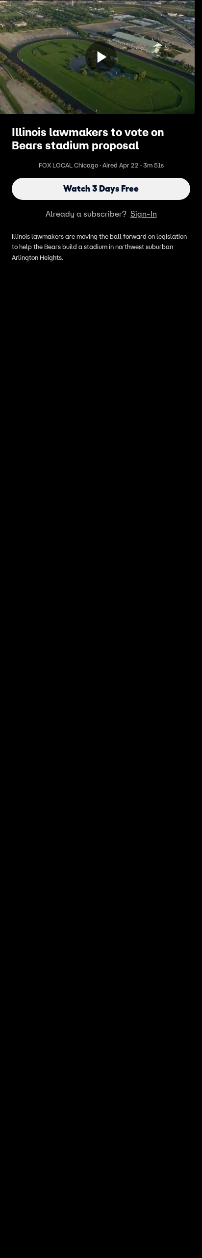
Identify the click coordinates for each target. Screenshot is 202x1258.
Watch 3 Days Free (101, 189)
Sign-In (143, 214)
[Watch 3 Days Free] (101, 57)
